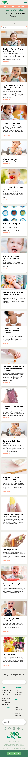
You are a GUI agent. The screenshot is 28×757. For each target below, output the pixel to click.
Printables (17, 713)
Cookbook (17, 702)
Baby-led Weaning (6, 692)
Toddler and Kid (18, 692)
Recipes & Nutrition (6, 690)
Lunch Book (20, 6)
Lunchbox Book (18, 704)
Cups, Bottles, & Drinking (5, 695)
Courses (6, 6)
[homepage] (4, 2)
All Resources (5, 704)
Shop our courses (14, 753)
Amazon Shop (18, 715)
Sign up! (22, 682)
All (14, 24)
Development (5, 700)
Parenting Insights (6, 702)
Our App (13, 6)
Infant (16, 690)
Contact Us (6, 707)
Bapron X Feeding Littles (19, 710)
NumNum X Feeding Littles (19, 706)
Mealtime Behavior (6, 698)
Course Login (18, 694)
